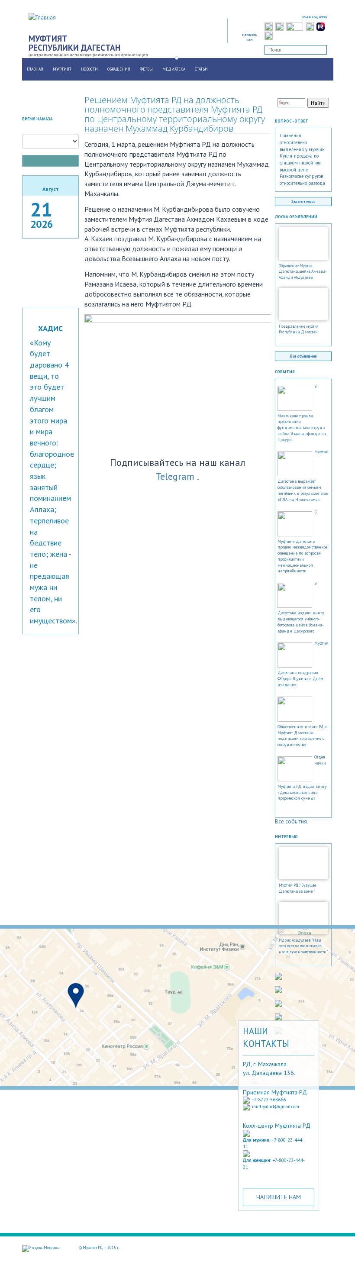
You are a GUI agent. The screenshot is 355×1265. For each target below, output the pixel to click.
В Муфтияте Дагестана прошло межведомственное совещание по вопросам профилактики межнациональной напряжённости (302, 541)
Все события (291, 821)
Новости (89, 69)
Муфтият (62, 69)
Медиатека (173, 69)
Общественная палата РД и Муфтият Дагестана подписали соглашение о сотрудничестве (303, 735)
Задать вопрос (303, 201)
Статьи (201, 69)
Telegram (175, 476)
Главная (35, 69)
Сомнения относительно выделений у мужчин (302, 142)
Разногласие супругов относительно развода (302, 179)
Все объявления (303, 356)
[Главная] (45, 17)
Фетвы (146, 69)
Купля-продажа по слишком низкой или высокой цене (301, 162)
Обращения (118, 69)
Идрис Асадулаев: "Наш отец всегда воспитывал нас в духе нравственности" (303, 946)
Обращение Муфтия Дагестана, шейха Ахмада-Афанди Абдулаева (302, 271)
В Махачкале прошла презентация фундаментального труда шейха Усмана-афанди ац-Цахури (302, 413)
